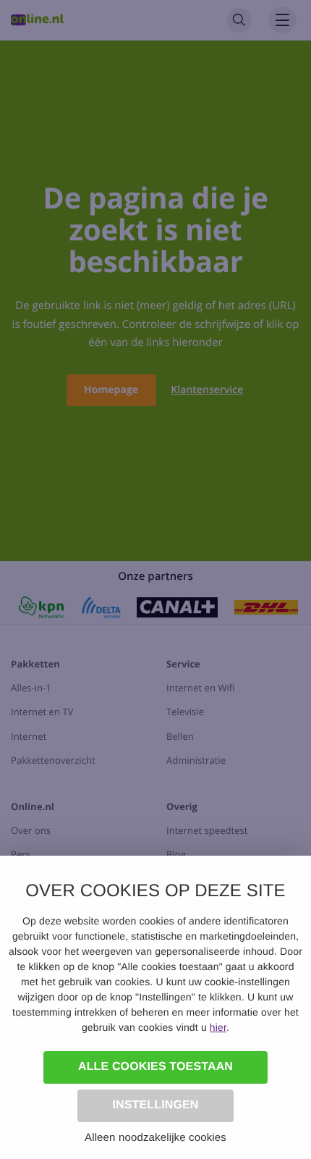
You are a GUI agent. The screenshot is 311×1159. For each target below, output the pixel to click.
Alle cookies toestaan (155, 1067)
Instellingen (155, 1105)
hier (218, 1027)
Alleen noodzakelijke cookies (155, 1137)
